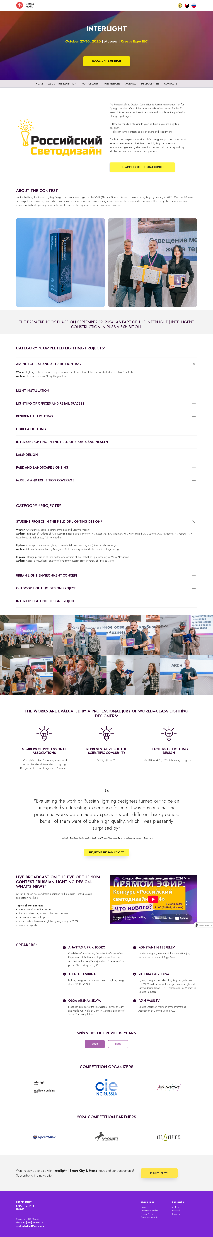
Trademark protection (150, 1217)
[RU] (193, 5)
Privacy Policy (147, 1214)
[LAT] (187, 5)
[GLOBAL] (180, 5)
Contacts (170, 83)
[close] (211, 925)
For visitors (112, 83)
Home (39, 83)
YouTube (175, 1207)
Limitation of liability (149, 1210)
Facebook (176, 1210)
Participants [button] (90, 83)
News (143, 1207)
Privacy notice (204, 925)
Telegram (176, 1214)
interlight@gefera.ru (33, 1225)
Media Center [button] (150, 83)
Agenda (131, 83)
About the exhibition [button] (62, 83)
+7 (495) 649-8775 (33, 1222)
